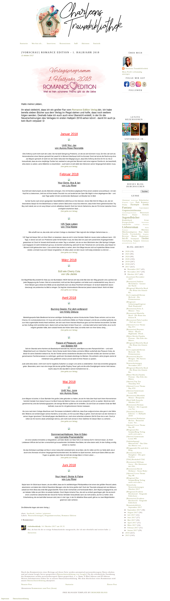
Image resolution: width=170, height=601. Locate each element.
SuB (76, 43)
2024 (127, 257)
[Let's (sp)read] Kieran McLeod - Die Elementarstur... (135, 297)
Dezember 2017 (134, 269)
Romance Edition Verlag (84, 109)
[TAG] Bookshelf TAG (135, 459)
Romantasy (144, 236)
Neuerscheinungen (36, 515)
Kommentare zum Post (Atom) (44, 588)
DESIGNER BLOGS (99, 592)
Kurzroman (145, 222)
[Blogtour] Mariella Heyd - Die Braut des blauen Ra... (137, 290)
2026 (127, 251)
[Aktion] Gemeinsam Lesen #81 (135, 438)
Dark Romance (142, 202)
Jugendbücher (131, 217)
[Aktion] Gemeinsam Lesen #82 (135, 392)
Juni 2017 (132, 517)
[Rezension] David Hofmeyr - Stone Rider (136, 470)
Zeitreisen (145, 241)
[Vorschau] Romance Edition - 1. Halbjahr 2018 (136, 414)
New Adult (144, 232)
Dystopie (135, 204)
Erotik (146, 204)
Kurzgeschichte (128, 222)
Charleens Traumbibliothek (136, 68)
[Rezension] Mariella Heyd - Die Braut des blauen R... (136, 315)
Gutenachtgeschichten (129, 212)
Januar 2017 (133, 530)
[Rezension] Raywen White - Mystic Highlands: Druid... (135, 331)
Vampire (136, 241)
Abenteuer (126, 200)
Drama (124, 205)
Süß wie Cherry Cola (69, 271)
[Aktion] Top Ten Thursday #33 (133, 383)
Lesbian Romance (142, 224)
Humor (134, 215)
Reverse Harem (129, 236)
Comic (132, 202)
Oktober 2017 (134, 274)
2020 (127, 259)
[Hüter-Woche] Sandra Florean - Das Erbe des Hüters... (136, 338)
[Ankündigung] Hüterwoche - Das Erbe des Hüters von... (137, 443)
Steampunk (135, 239)
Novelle (125, 234)
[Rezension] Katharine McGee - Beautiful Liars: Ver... (135, 420)
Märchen (145, 230)
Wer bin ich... (37, 43)
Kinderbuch (127, 220)
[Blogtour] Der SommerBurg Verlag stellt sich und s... (135, 432)
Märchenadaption (129, 232)
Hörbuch (145, 215)
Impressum (5, 599)
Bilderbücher (144, 200)
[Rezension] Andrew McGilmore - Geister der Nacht (136, 284)
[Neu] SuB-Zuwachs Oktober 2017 (134, 401)
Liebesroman (130, 227)
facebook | (31, 513)
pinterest (47, 513)
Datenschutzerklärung (36, 581)
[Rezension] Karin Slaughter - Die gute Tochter (135, 455)
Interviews (51, 43)
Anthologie (134, 200)
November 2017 (134, 272)
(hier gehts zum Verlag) (69, 166)
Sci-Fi (125, 238)
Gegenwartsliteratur (131, 210)
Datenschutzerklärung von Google (71, 574)
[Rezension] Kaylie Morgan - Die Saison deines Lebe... (136, 359)
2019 (127, 262)
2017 (127, 267)
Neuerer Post (26, 584)
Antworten (32, 533)
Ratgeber (146, 234)
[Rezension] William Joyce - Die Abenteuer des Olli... (136, 464)
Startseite (24, 43)
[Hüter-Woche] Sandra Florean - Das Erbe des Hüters (136, 377)
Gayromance (144, 208)
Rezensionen (65, 43)
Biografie (125, 202)
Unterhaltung (127, 241)
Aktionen (85, 43)
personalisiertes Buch (129, 243)
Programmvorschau (53, 515)
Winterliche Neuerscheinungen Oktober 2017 (135, 487)
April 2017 (132, 523)
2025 (127, 254)
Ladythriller (126, 224)
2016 (127, 533)
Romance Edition (69, 515)
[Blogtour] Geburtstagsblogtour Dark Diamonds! (136, 304)
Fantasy (127, 207)
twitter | (39, 513)
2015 (127, 535)
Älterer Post (112, 584)
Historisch (144, 213)
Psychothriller (135, 234)
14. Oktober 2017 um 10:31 (53, 526)
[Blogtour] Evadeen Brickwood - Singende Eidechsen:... (136, 494)
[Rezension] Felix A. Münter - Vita (135, 310)
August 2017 (133, 512)
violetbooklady (34, 526)
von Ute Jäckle (69, 274)
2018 (127, 264)
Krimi (146, 220)
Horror (124, 215)
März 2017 (132, 525)
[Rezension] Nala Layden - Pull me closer (137, 321)
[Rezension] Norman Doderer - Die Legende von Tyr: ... (136, 407)
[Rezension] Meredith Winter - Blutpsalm (135, 397)
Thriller (145, 238)
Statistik (96, 43)
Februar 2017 (133, 528)
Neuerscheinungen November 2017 (134, 364)
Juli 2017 (132, 515)
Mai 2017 (132, 520)
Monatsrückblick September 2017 (134, 506)
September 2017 (135, 510)
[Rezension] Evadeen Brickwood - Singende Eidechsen (136, 500)
